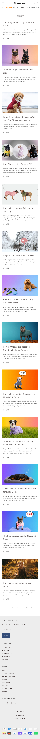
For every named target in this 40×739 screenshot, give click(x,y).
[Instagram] (7, 703)
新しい (3, 7)
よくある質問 (6, 647)
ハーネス (23, 7)
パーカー (33, 7)
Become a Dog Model (8, 676)
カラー (28, 7)
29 (27, 608)
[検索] (34, 3)
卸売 (3, 670)
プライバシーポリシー (8, 688)
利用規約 (4, 691)
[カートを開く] (37, 3)
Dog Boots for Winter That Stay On (19, 255)
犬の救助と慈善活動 (8, 673)
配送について (6, 650)
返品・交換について (8, 653)
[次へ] (32, 608)
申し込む (6, 635)
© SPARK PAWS (20, 715)
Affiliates (5, 659)
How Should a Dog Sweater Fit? (17, 164)
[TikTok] (16, 703)
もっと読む (6, 38)
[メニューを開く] (3, 3)
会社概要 (4, 679)
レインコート (16, 7)
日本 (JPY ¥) (19, 711)
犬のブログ (5, 685)
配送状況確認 (6, 656)
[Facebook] (3, 703)
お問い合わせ (6, 682)
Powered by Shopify (20, 718)
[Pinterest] (11, 703)
